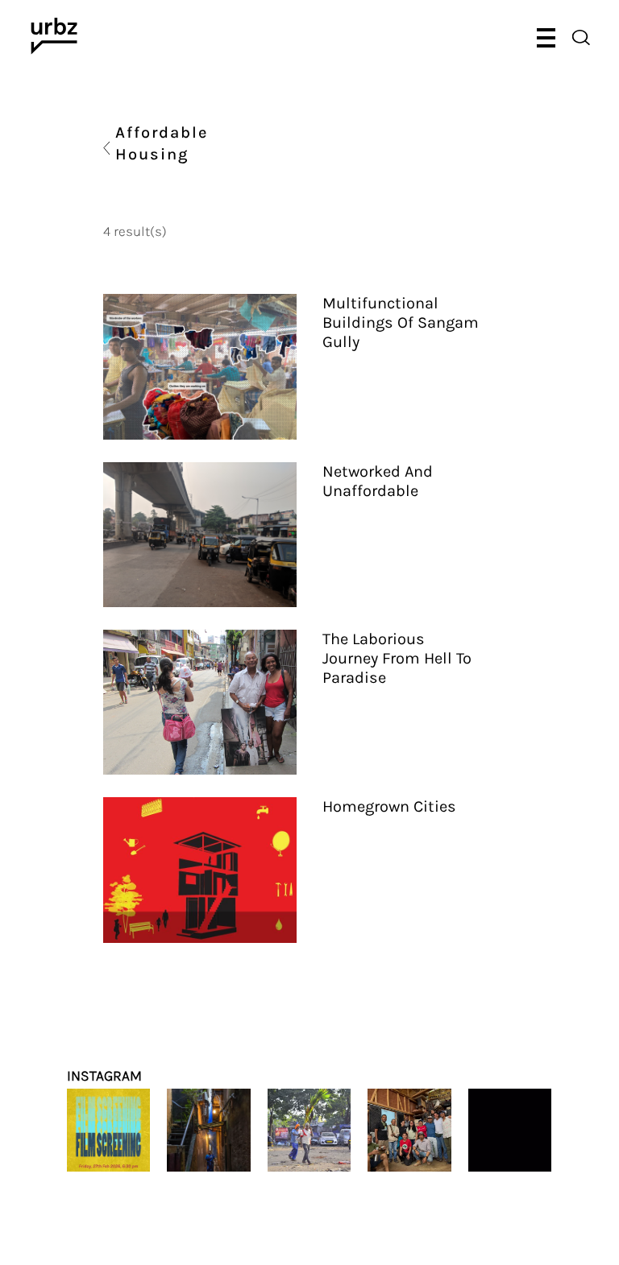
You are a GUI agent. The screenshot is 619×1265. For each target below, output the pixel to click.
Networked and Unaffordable (377, 481)
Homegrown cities (389, 806)
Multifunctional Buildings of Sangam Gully (400, 322)
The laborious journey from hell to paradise (397, 658)
